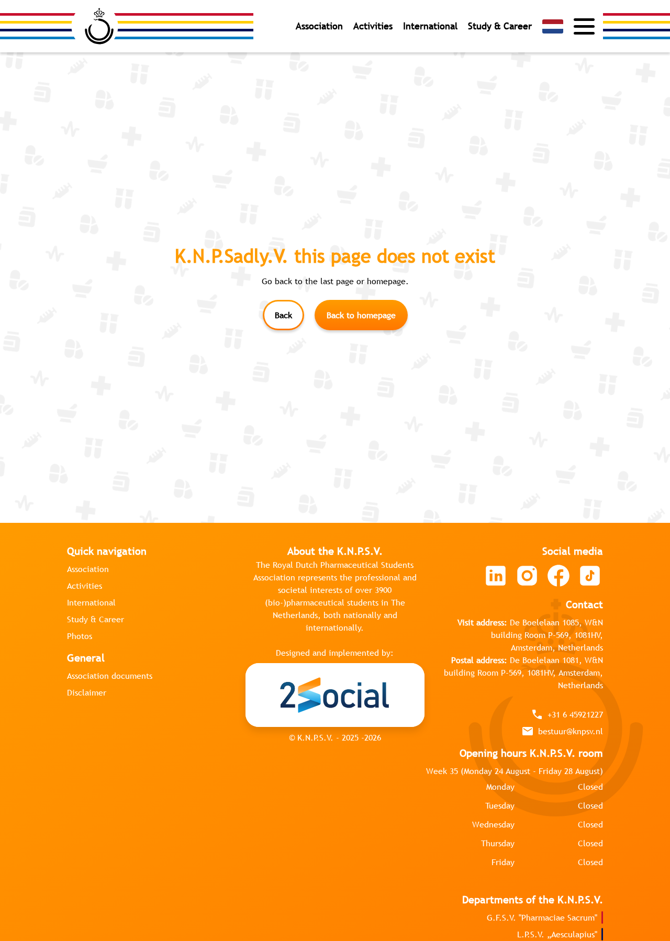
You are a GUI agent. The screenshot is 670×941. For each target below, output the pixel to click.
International (430, 26)
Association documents (109, 675)
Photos (79, 636)
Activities (373, 26)
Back (283, 315)
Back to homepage (361, 315)
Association (319, 26)
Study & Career (500, 26)
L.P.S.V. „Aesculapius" (557, 934)
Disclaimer (86, 692)
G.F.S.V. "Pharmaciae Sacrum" (542, 917)
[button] (552, 26)
